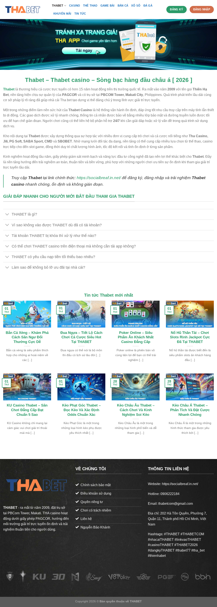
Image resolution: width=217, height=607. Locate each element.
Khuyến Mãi (62, 13)
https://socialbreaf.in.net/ (99, 178)
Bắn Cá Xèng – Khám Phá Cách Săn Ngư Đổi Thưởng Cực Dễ (27, 337)
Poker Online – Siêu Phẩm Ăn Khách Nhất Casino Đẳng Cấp (136, 337)
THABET (57, 5)
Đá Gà (147, 5)
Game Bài (107, 5)
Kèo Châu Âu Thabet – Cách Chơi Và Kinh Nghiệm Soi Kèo (135, 409)
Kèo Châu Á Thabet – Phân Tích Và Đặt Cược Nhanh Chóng (190, 409)
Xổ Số (135, 5)
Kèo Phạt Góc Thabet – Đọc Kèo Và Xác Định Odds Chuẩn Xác (81, 409)
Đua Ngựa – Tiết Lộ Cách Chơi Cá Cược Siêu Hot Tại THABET (81, 337)
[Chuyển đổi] (7, 214)
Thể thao (90, 5)
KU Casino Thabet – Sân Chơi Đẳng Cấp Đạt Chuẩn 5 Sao (27, 409)
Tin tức (80, 13)
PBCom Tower (18, 513)
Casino (74, 5)
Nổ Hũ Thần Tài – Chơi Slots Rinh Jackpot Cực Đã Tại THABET (190, 337)
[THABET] (24, 9)
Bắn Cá (123, 5)
